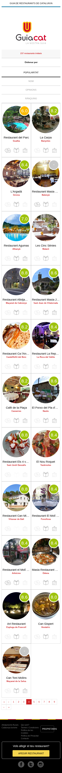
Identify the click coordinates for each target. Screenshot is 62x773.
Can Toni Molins (16, 677)
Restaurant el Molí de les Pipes (17, 569)
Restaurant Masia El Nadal (46, 191)
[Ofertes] (8, 150)
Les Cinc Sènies (45, 245)
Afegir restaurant (31, 753)
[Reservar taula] (25, 150)
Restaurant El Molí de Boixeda (46, 515)
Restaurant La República (46, 353)
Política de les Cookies (27, 731)
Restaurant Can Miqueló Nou (17, 515)
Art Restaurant (16, 623)
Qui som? (25, 725)
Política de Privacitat (29, 736)
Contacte (25, 738)
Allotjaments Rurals (10, 725)
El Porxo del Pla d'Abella (46, 407)
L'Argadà (16, 191)
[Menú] (16, 150)
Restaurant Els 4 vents (17, 461)
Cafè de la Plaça (16, 407)
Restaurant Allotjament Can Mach (17, 299)
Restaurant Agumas (16, 245)
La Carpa (46, 137)
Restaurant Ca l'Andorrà (17, 353)
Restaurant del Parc (16, 137)
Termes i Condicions (30, 728)
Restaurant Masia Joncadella (46, 299)
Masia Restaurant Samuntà (46, 569)
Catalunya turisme (9, 728)
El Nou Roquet (45, 461)
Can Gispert (45, 623)
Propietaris (48, 729)
